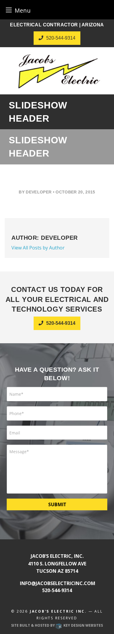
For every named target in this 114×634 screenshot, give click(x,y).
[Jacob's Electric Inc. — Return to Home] (57, 71)
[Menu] (9, 9)
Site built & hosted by (57, 625)
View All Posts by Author (38, 247)
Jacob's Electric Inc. (58, 611)
